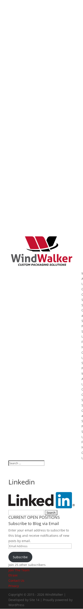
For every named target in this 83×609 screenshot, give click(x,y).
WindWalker (54, 594)
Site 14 (34, 600)
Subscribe (20, 557)
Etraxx (12, 575)
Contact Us (16, 580)
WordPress (16, 605)
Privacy (13, 586)
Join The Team (18, 570)
